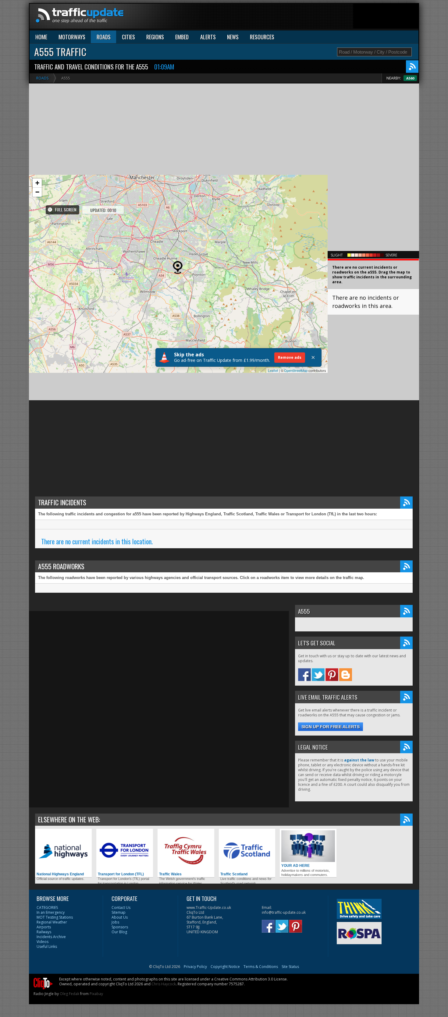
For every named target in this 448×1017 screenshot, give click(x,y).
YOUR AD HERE (295, 865)
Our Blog (119, 931)
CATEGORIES (47, 907)
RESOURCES (262, 37)
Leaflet (273, 370)
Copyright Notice (225, 966)
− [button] (37, 192)
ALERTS (208, 37)
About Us (120, 917)
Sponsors (120, 927)
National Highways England (60, 874)
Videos (42, 941)
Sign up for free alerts (330, 726)
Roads (42, 78)
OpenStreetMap (296, 370)
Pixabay (96, 993)
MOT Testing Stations (55, 917)
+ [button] (37, 183)
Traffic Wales (170, 874)
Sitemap (119, 912)
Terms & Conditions (261, 966)
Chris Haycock (163, 984)
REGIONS (155, 37)
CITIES (128, 37)
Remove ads (289, 357)
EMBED (182, 37)
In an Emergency (51, 912)
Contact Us (121, 907)
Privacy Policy (195, 966)
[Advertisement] (307, 17)
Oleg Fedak (69, 993)
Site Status (290, 966)
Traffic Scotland (233, 874)
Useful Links (47, 946)
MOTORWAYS (72, 37)
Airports (44, 927)
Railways (44, 931)
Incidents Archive (51, 936)
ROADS (104, 37)
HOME (41, 37)
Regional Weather (52, 922)
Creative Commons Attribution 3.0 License (250, 979)
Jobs (115, 922)
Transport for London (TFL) (121, 874)
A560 (410, 78)
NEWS (233, 37)
